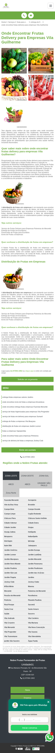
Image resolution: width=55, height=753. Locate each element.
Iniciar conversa (29, 728)
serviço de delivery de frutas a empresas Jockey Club (22, 441)
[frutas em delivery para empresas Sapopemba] (14, 114)
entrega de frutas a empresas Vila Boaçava (18, 421)
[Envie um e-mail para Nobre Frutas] (31, 15)
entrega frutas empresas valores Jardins (17, 397)
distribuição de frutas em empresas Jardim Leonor (21, 426)
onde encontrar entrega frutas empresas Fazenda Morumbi (25, 407)
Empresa (27, 698)
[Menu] (50, 6)
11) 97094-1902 (16, 371)
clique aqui (29, 371)
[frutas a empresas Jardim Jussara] (14, 88)
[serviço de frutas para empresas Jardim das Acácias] (41, 61)
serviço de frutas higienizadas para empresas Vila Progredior (25, 412)
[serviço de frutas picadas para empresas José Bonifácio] (41, 88)
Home (27, 690)
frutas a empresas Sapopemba (14, 431)
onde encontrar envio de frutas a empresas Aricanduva (23, 402)
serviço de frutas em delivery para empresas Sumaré (22, 417)
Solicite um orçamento (28, 379)
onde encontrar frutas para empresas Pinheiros (20, 436)
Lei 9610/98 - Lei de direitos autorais (16, 651)
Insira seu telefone (29, 715)
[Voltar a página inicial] (6, 6)
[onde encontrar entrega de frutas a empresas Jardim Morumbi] (14, 61)
